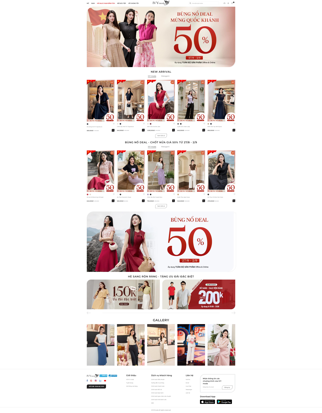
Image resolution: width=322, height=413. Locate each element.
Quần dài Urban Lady (183, 126)
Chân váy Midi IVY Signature (125, 126)
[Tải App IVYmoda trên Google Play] (224, 402)
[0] (232, 3)
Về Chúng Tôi (133, 3)
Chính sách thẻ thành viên (158, 399)
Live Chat (188, 386)
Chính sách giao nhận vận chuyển (161, 396)
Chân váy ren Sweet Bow (154, 197)
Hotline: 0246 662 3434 (96, 386)
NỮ (88, 3)
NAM (93, 3)
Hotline (188, 379)
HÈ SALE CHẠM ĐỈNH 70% (106, 3)
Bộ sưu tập (121, 3)
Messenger (189, 389)
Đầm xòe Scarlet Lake (153, 126)
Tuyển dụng (129, 383)
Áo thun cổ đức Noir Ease (215, 197)
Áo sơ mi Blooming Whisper (95, 197)
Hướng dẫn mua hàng (157, 383)
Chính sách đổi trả (156, 389)
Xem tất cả (161, 135)
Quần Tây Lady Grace (183, 197)
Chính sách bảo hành (157, 393)
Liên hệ (188, 393)
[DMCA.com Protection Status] (103, 376)
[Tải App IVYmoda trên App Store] (207, 402)
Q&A (152, 403)
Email (187, 383)
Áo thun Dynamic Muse (124, 197)
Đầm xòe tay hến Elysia (215, 126)
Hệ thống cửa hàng (132, 386)
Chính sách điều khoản (157, 379)
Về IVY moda (130, 379)
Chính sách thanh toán (157, 386)
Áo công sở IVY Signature (94, 126)
